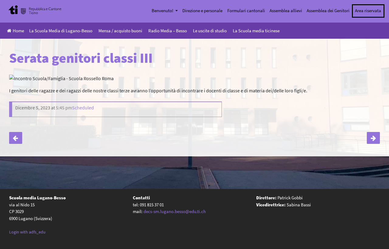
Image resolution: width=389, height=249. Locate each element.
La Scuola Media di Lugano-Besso (60, 31)
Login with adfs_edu (27, 232)
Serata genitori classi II (15, 138)
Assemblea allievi (286, 10)
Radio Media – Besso (167, 31)
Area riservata (368, 10)
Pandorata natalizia (373, 138)
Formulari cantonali (246, 10)
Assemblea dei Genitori (328, 10)
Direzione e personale (202, 10)
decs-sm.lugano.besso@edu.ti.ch (174, 211)
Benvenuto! (163, 10)
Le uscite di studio (210, 31)
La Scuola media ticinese (256, 31)
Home (18, 31)
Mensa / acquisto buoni (120, 31)
